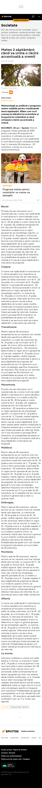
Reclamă (12, 753)
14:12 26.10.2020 (7, 61)
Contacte (4, 753)
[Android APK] (8, 765)
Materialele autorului (7, 100)
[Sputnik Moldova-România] (7, 17)
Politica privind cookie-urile (11, 759)
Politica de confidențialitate (11, 756)
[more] (38, 200)
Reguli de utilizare (20, 750)
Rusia (34, 738)
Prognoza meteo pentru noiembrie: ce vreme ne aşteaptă (16, 192)
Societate (7, 185)
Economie (25, 738)
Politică (4, 738)
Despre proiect (6, 750)
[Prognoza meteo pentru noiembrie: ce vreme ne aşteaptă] (21, 168)
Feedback (26, 759)
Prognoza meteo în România (19, 707)
